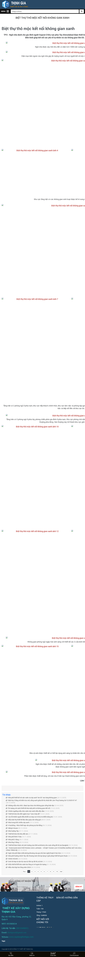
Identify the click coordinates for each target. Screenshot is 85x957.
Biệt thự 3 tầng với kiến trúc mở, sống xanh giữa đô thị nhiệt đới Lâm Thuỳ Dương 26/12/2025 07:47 (42, 800)
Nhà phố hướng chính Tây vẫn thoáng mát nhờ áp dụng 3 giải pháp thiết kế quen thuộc (38, 856)
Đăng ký (78, 887)
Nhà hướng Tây (13, 831)
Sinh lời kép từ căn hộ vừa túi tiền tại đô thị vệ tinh (25, 861)
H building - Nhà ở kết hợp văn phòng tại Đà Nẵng (25, 825)
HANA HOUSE (13, 859)
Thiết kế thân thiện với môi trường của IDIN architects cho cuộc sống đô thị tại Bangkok (38, 845)
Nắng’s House (13, 828)
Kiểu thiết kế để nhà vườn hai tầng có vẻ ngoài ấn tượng (27, 864)
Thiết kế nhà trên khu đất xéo (18, 834)
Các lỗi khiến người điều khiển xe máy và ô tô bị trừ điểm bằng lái (30, 817)
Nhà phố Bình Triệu (14, 837)
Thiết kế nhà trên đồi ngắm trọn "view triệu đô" (24, 814)
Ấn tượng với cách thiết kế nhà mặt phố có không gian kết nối (29, 808)
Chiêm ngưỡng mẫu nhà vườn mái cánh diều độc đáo (26, 811)
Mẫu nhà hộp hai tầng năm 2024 (19, 867)
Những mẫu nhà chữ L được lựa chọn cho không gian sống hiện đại (31, 805)
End (61, 871)
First (24, 871)
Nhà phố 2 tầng (13, 839)
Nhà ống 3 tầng (13, 842)
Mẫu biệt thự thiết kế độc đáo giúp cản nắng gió (24, 820)
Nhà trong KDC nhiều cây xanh (18, 822)
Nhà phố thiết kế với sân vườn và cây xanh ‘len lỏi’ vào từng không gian (32, 798)
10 (57, 871)
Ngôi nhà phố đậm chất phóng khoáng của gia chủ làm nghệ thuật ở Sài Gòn (34, 853)
